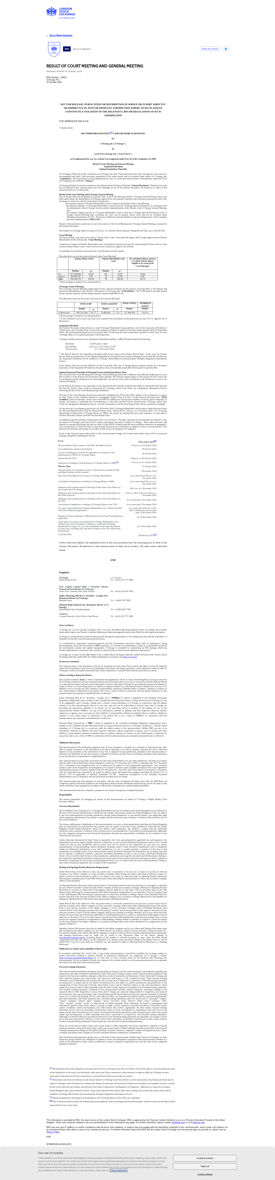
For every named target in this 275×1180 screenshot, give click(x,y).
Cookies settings (204, 1174)
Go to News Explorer (60, 35)
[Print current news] (225, 48)
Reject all (205, 1166)
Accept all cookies (205, 1158)
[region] (137, 1164)
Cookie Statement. (118, 1170)
